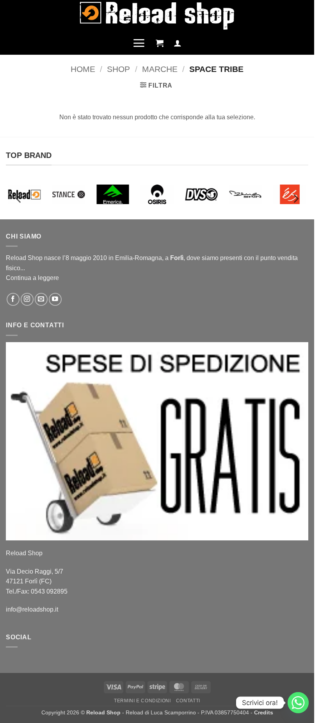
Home (83, 69)
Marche (160, 69)
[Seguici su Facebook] (13, 299)
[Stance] (68, 194)
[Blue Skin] (246, 194)
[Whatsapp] (298, 702)
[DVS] (201, 194)
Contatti (188, 700)
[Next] (295, 198)
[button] (138, 43)
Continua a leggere (32, 277)
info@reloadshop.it (32, 609)
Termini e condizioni (142, 700)
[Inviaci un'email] (41, 299)
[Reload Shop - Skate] (157, 15)
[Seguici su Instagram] (27, 299)
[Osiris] (157, 194)
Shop (118, 69)
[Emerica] (113, 194)
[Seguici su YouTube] (55, 299)
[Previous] (19, 198)
